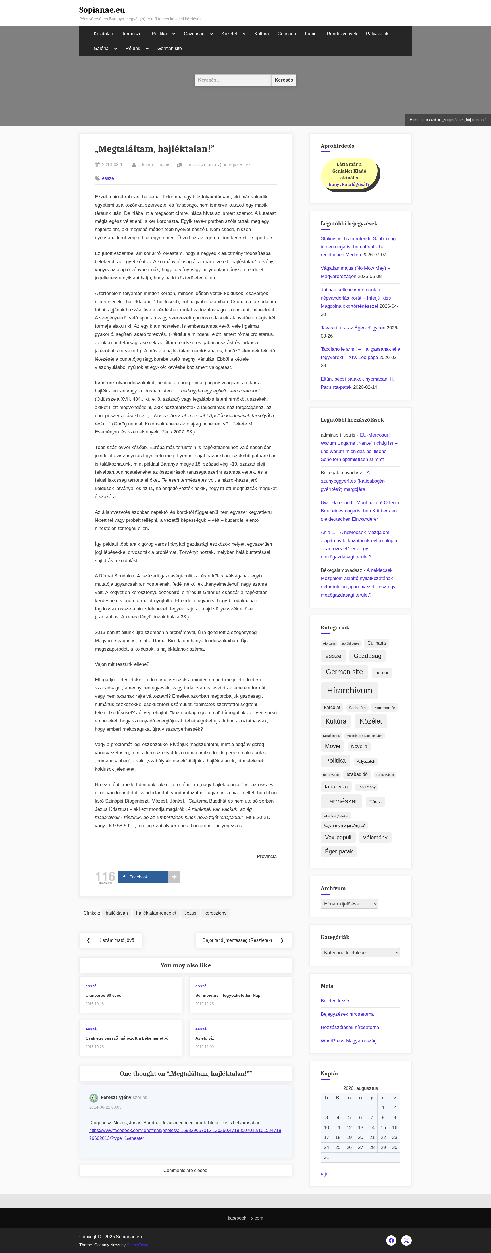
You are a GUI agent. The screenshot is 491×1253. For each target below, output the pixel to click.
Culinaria (287, 33)
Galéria (101, 48)
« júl (325, 1174)
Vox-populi (338, 837)
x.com (257, 1218)
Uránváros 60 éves (103, 995)
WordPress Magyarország (348, 1041)
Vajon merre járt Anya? (344, 825)
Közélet (229, 33)
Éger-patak (339, 851)
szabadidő (357, 774)
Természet (132, 33)
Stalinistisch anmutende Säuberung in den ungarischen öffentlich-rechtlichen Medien (358, 247)
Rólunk (133, 48)
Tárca (375, 802)
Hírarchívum (349, 690)
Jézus (190, 912)
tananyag (336, 786)
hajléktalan (117, 912)
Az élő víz (204, 1038)
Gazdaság (194, 33)
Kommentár (384, 707)
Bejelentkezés (336, 1000)
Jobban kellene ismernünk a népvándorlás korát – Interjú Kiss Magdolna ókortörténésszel (356, 298)
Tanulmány (367, 787)
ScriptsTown (137, 1245)
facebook (237, 1218)
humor (311, 33)
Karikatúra (357, 708)
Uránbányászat (336, 815)
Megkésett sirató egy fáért (365, 735)
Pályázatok (377, 33)
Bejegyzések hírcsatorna (347, 1014)
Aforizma (329, 643)
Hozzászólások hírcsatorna (350, 1027)
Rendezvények (342, 33)
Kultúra (261, 33)
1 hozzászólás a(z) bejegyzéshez (217, 165)
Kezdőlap (103, 33)
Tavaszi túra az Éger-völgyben (353, 328)
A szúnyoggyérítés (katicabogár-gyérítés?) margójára (353, 481)
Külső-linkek (331, 735)
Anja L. (328, 532)
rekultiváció (331, 774)
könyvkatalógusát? (349, 184)
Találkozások (385, 774)
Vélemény (375, 837)
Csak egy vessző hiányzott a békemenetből (128, 1038)
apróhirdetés (350, 643)
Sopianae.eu (102, 9)
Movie (332, 746)
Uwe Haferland (336, 502)
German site (169, 48)
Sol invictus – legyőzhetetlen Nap (228, 995)
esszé (108, 178)
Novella (359, 746)
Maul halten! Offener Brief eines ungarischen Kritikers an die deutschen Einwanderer (360, 511)
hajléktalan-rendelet (156, 912)
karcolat (332, 707)
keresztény (215, 912)
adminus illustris (154, 164)
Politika (159, 33)
